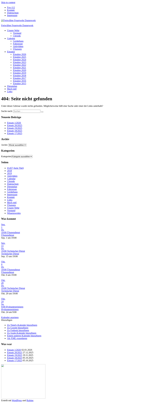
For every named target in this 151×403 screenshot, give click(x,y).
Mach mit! (12, 89)
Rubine (30, 400)
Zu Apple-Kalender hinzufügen (21, 333)
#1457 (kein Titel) (15, 168)
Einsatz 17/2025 (14, 133)
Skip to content (8, 2)
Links (9, 91)
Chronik (17, 36)
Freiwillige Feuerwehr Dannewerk (17, 25)
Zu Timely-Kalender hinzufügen (22, 325)
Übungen (17, 49)
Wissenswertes (14, 213)
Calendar (11, 178)
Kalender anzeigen (10, 317)
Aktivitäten (18, 46)
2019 (9, 173)
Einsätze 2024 (19, 59)
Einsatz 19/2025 (14, 128)
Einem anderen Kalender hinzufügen (24, 335)
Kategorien (6, 156)
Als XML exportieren (17, 338)
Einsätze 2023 (19, 62)
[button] (6, 320)
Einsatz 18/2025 (14, 130)
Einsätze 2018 (19, 75)
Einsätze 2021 (19, 67)
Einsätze (11, 51)
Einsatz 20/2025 (14, 125)
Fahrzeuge (18, 43)
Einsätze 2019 (19, 73)
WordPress (17, 400)
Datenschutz (13, 13)
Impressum (12, 15)
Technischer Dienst (10, 253)
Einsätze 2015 (19, 83)
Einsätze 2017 (19, 78)
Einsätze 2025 (19, 57)
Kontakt (11, 10)
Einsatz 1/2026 (14, 123)
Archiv (4, 145)
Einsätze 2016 (19, 81)
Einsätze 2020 (19, 70)
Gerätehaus (18, 41)
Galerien (11, 38)
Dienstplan (12, 86)
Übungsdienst (7, 235)
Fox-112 (11, 7)
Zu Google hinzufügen (17, 327)
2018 (9, 170)
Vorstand (17, 33)
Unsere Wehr (13, 30)
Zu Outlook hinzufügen (18, 330)
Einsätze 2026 (19, 54)
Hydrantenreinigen (10, 309)
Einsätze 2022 (19, 65)
